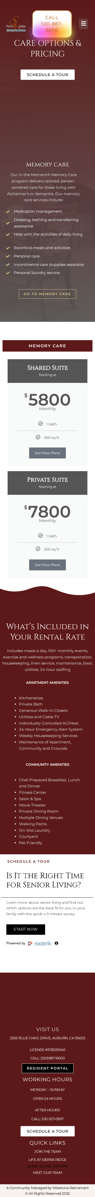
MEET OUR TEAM (47, 1172)
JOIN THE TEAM (47, 1151)
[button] (83, 24)
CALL (52, 24)
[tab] (47, 346)
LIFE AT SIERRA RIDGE (47, 1159)
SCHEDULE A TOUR (47, 74)
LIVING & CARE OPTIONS (47, 1166)
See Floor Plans (47, 453)
